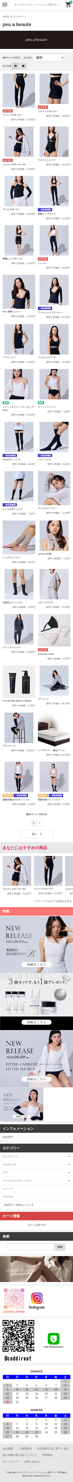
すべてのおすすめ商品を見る (55, 901)
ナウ (5, 1172)
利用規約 (47, 1455)
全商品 (6, 16)
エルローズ (9, 1164)
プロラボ (8, 1196)
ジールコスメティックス (17, 1180)
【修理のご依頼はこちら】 (18, 1204)
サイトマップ (10, 1461)
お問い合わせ (32, 1461)
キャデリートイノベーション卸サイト (36, 4)
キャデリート (19, 16)
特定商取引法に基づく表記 (53, 1448)
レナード (8, 1188)
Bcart (48, 1476)
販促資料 (8, 1136)
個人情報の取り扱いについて (20, 1455)
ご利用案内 (25, 1448)
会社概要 (8, 1448)
